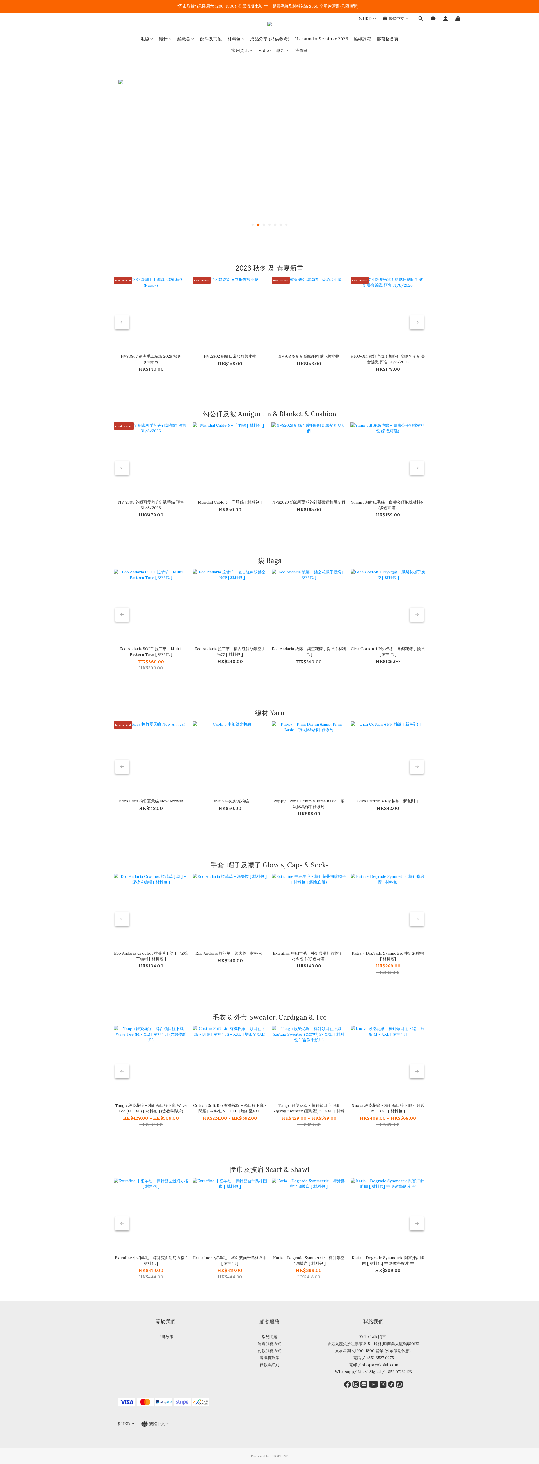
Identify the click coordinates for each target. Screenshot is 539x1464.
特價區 (301, 50)
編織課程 (362, 38)
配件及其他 (211, 38)
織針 (163, 38)
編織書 (184, 38)
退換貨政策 (269, 1357)
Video (265, 50)
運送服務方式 (269, 1343)
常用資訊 (240, 50)
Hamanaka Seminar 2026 (321, 38)
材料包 (234, 38)
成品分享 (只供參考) (269, 38)
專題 (280, 50)
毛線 (145, 38)
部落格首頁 (388, 38)
